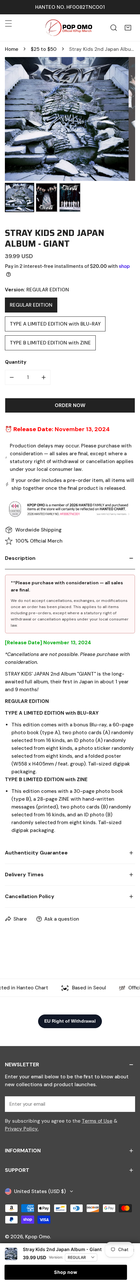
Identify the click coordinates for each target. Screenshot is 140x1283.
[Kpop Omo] (68, 27)
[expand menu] (8, 23)
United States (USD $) (40, 1191)
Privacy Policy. (21, 1129)
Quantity (15, 362)
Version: (56, 1257)
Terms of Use (97, 1121)
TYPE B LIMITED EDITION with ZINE (50, 343)
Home (11, 49)
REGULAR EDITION (31, 305)
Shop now (65, 1272)
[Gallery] (70, 135)
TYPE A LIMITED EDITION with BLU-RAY (55, 324)
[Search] (113, 28)
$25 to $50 (44, 49)
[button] (128, 28)
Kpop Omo (37, 1236)
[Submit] (126, 1103)
